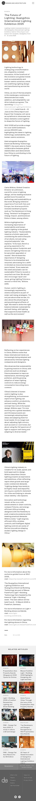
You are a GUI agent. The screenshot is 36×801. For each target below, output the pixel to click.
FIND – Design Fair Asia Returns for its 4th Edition (10, 755)
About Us (27, 775)
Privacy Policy (28, 780)
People (12, 778)
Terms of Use (28, 778)
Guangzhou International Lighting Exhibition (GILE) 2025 (17, 107)
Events (12, 783)
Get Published (14, 785)
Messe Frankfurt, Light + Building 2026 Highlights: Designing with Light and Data (26, 675)
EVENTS (7, 11)
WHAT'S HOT (24, 722)
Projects (13, 780)
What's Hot (13, 775)
